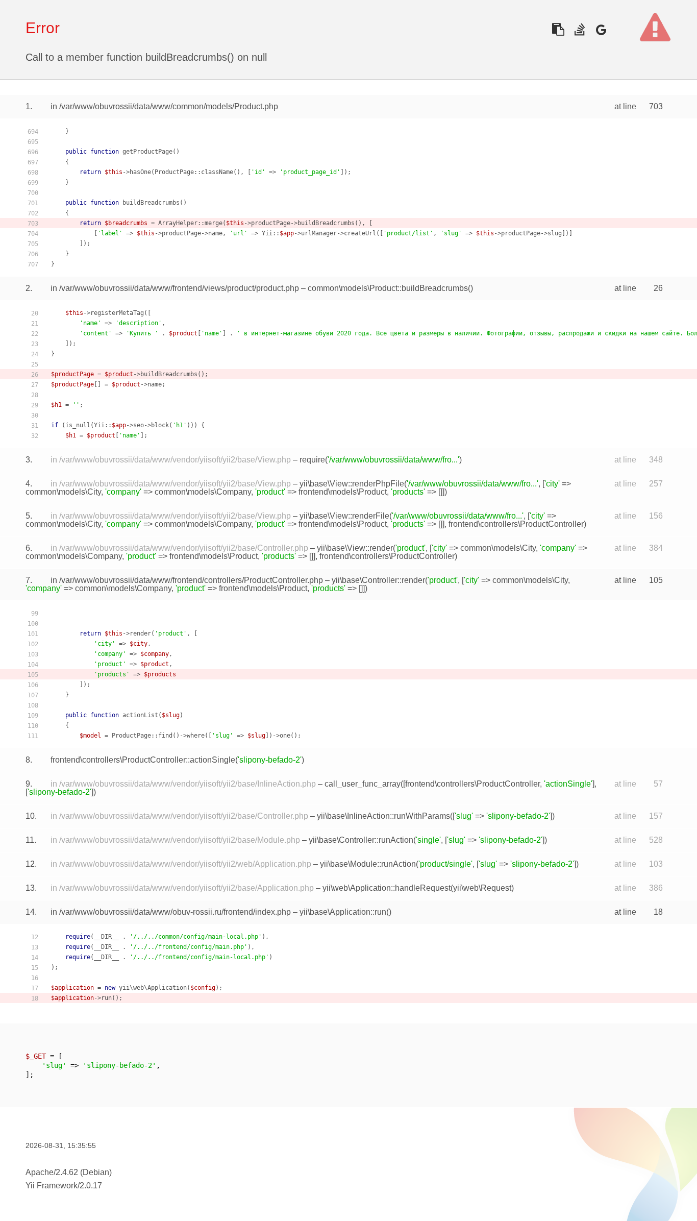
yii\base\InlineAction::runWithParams (383, 816)
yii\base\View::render (355, 548)
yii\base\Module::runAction (368, 864)
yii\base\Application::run (343, 912)
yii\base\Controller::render (378, 580)
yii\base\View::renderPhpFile (352, 483)
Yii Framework (52, 1185)
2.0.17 (91, 1185)
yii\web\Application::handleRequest (386, 888)
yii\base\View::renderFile (344, 515)
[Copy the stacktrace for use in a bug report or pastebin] (558, 29)
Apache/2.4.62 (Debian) (69, 1172)
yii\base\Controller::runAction (361, 840)
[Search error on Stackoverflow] (579, 29)
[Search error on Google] (601, 29)
